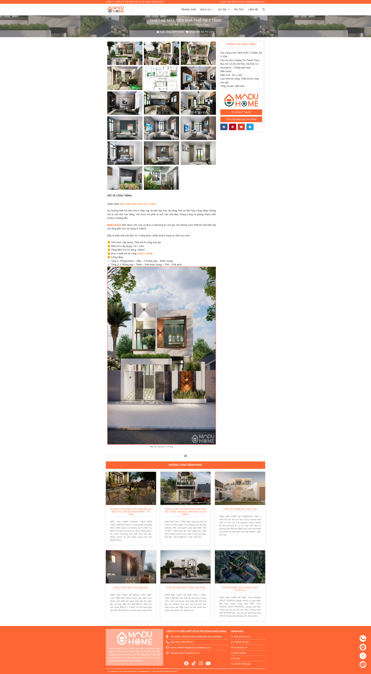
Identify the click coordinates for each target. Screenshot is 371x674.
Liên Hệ (253, 9)
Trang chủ (188, 9)
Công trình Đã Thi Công (201, 31)
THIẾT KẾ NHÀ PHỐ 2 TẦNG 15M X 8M (185, 587)
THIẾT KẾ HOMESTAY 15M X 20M (240, 509)
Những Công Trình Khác (185, 465)
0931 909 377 (233, 2)
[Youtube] (208, 663)
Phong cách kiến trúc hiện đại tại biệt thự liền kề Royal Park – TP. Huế (130, 512)
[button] (241, 112)
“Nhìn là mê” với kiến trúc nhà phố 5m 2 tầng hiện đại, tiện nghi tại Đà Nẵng (185, 512)
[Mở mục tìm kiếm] (261, 9)
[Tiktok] (193, 663)
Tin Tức (239, 9)
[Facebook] (186, 663)
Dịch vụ (205, 9)
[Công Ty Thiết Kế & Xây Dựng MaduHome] (116, 9)
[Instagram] (201, 663)
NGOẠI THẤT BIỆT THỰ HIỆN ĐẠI (131, 587)
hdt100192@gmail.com (255, 2)
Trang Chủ (167, 25)
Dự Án (222, 9)
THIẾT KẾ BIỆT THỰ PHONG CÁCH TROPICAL (240, 588)
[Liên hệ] (365, 637)
